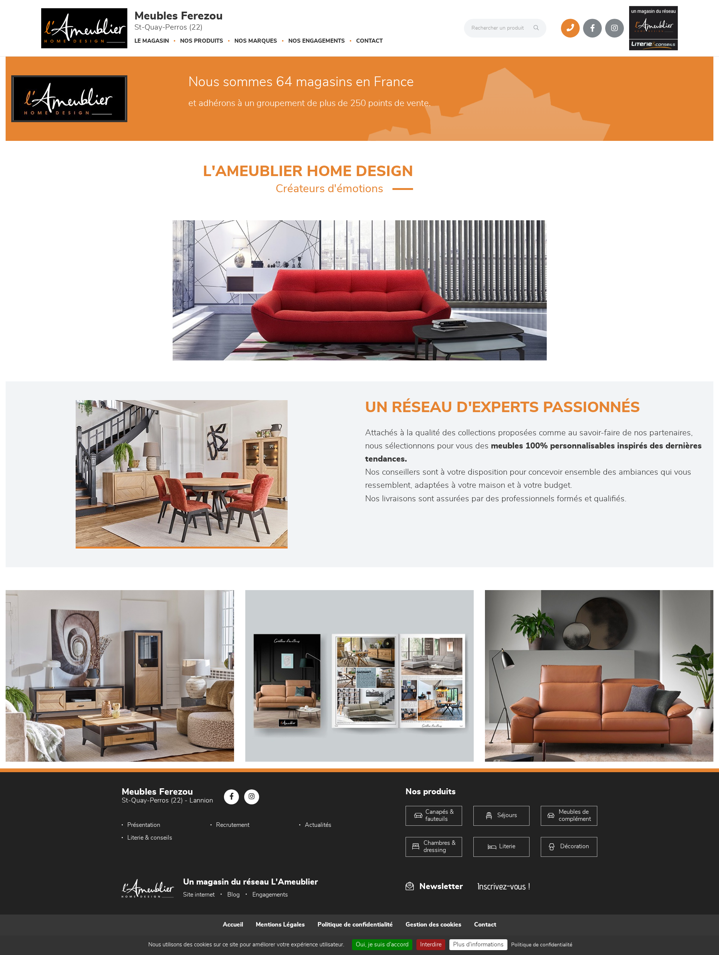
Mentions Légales (280, 925)
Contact (369, 41)
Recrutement (232, 825)
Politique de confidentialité (355, 925)
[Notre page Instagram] (614, 28)
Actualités (318, 825)
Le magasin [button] (151, 41)
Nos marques (255, 41)
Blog (233, 895)
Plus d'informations (478, 945)
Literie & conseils (149, 838)
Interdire (431, 945)
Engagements (270, 895)
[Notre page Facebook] (592, 28)
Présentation (143, 825)
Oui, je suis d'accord (382, 945)
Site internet (199, 895)
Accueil (233, 925)
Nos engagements (316, 41)
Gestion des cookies (433, 925)
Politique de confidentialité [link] (541, 945)
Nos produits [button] (201, 41)
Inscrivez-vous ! (503, 886)
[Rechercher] (538, 28)
